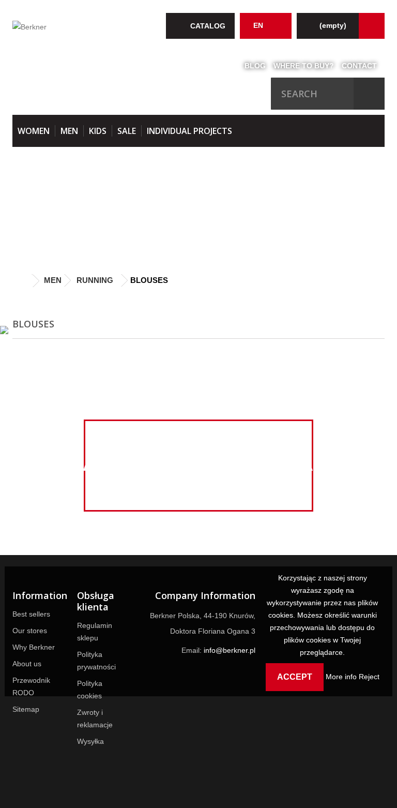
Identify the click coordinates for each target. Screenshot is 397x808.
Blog (255, 66)
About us (26, 664)
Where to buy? (303, 66)
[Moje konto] (372, 26)
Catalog (207, 26)
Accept (294, 676)
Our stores (29, 630)
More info (342, 676)
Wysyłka (90, 741)
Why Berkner (33, 647)
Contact (359, 66)
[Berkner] (69, 28)
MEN (69, 131)
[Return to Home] (23, 281)
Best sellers (31, 614)
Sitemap (25, 709)
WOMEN (34, 131)
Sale (126, 131)
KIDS (97, 131)
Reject (369, 676)
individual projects (189, 131)
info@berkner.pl (229, 650)
